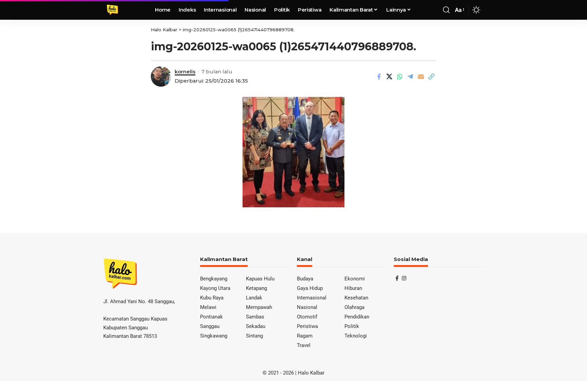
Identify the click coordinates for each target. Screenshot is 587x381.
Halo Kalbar (311, 373)
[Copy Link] (431, 76)
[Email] (421, 76)
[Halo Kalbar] (112, 10)
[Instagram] (404, 278)
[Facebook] (397, 278)
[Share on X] (389, 76)
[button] (446, 10)
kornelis (185, 72)
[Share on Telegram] (410, 76)
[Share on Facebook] (379, 76)
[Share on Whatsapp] (400, 76)
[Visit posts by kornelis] (161, 76)
